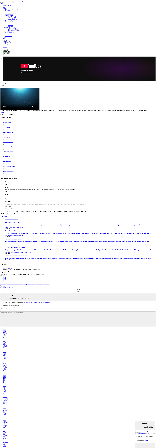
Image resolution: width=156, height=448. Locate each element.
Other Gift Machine (11, 18)
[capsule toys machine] (3, 139)
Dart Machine (10, 25)
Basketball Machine (11, 22)
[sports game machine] (3, 168)
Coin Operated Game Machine (29, 284)
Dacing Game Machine (12, 28)
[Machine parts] (3, 173)
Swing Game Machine (12, 13)
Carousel (9, 11)
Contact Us (5, 47)
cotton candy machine (8, 151)
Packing (6, 45)
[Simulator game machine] (3, 163)
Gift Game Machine (9, 15)
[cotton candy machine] (3, 149)
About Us (5, 40)
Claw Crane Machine (12, 17)
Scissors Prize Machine (12, 19)
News (4, 38)
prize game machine (8, 146)
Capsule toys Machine (12, 16)
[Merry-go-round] (3, 134)
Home (4, 7)
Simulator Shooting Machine (13, 30)
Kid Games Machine (9, 14)
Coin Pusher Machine (9, 34)
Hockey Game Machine (10, 20)
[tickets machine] (3, 159)
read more (2, 112)
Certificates (7, 44)
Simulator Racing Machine (13, 29)
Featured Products (22, 282)
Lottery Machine (8, 33)
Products (4, 8)
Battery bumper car (8, 132)
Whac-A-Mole (46, 284)
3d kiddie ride (6, 127)
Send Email (2, 286)
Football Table (10, 26)
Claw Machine (3, 284)
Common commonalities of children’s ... (15, 239)
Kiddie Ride (7, 10)
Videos (4, 37)
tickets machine (7, 161)
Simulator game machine (9, 166)
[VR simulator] (3, 154)
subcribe (2, 275)
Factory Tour (7, 41)
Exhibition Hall (8, 42)
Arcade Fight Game (9, 31)
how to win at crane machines (12, 222)
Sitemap (28, 282)
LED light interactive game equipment (12, 9)
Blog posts (3, 216)
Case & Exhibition (8, 43)
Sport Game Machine (9, 21)
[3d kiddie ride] (3, 125)
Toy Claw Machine (39, 284)
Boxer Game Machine (12, 24)
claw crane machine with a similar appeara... (16, 255)
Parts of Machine (8, 36)
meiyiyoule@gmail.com (24, 1)
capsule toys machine (8, 142)
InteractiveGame (7, 122)
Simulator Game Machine (10, 27)
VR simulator (6, 156)
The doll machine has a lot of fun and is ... (15, 247)
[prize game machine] (3, 144)
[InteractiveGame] (3, 120)
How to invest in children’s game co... (14, 230)
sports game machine (8, 171)
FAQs (4, 39)
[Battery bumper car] (3, 129)
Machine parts (6, 176)
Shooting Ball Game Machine (11, 32)
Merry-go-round (7, 137)
